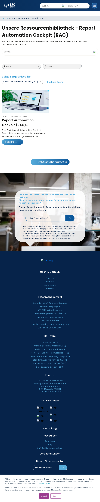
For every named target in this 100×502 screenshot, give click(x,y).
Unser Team (50, 285)
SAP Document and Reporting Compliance (50, 356)
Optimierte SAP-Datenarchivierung (50, 303)
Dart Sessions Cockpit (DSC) (50, 367)
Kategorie (49, 66)
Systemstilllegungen (50, 306)
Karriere (50, 281)
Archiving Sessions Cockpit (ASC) (50, 345)
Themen (8, 66)
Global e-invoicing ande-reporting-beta (50, 324)
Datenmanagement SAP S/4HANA (50, 313)
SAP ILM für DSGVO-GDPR (50, 327)
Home (5, 18)
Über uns (50, 278)
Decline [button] (56, 496)
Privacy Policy (44, 483)
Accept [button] (44, 496)
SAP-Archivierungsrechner (50, 448)
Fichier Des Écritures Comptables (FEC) (50, 353)
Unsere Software (50, 342)
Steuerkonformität (50, 320)
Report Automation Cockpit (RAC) (50, 363)
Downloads (50, 441)
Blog (50, 444)
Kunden (50, 288)
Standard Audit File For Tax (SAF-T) (50, 360)
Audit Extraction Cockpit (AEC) (50, 349)
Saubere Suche (55, 82)
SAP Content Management (50, 317)
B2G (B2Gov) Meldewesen (50, 310)
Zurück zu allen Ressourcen (52, 162)
